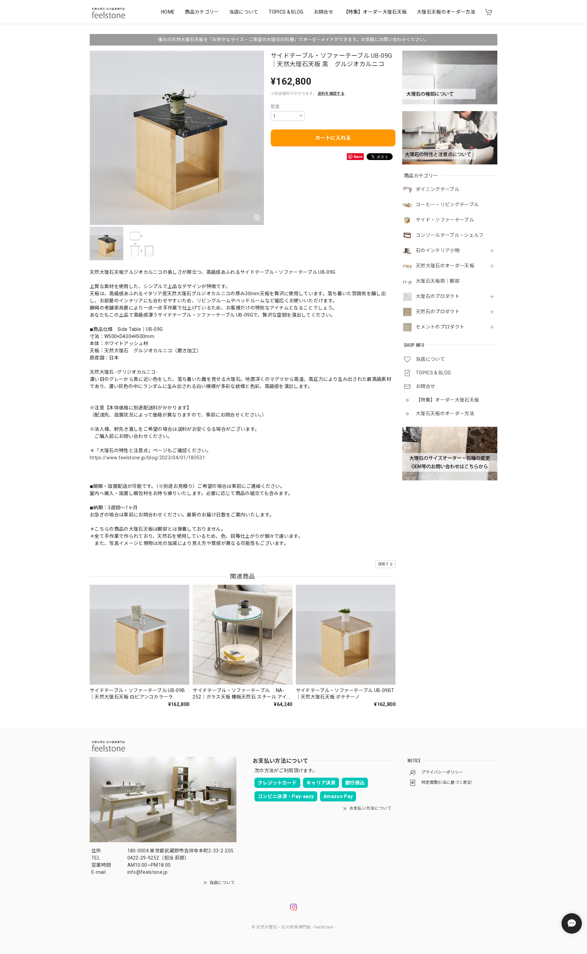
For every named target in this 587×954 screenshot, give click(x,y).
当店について (244, 12)
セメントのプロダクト (440, 327)
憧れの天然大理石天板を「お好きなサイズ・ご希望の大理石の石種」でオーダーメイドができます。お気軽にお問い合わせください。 (293, 39)
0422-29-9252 (143, 858)
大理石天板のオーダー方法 (446, 12)
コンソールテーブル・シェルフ (449, 235)
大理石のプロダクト (438, 296)
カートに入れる (333, 138)
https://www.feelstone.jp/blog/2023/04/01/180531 (147, 457)
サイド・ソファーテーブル (445, 220)
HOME (168, 12)
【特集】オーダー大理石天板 (375, 12)
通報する (385, 564)
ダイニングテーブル (437, 189)
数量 (275, 106)
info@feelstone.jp (147, 872)
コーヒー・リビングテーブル (447, 204)
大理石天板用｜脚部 (438, 281)
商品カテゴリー (202, 12)
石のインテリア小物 (438, 250)
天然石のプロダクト (438, 311)
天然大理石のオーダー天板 (445, 265)
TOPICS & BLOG (286, 12)
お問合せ (323, 12)
